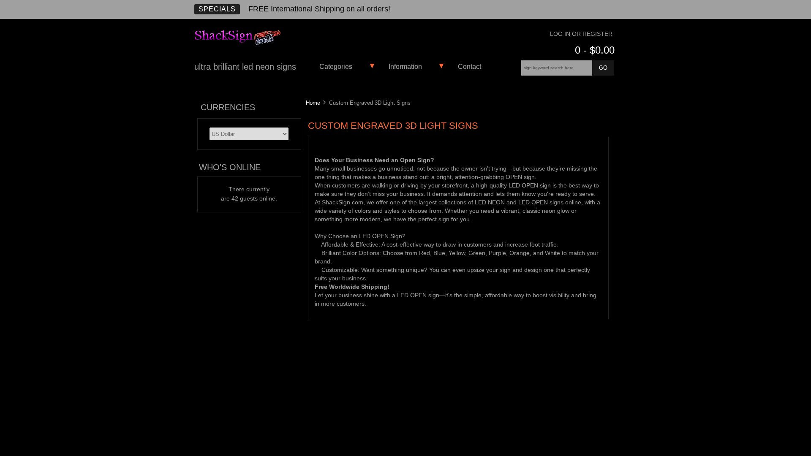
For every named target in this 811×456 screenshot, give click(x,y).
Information (405, 66)
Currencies (228, 107)
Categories (335, 66)
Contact (469, 66)
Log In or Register (581, 34)
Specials (217, 9)
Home (313, 103)
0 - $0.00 (595, 50)
